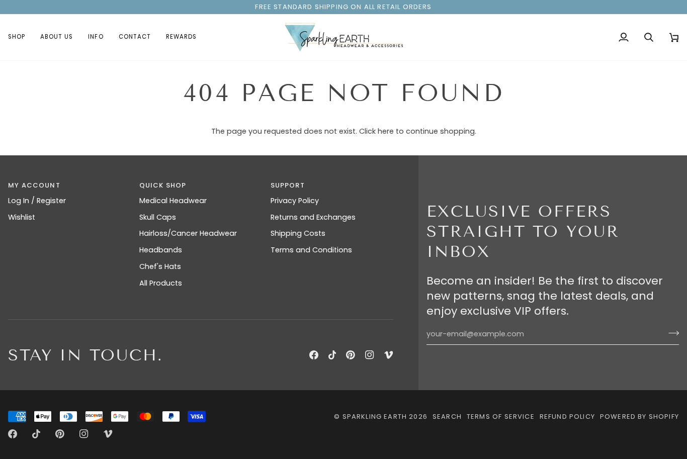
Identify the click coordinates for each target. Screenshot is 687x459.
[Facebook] (313, 354)
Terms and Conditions (311, 250)
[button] (20, 37)
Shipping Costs (298, 233)
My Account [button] (34, 185)
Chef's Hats (160, 266)
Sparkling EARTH (374, 416)
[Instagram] (369, 354)
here (386, 131)
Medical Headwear (173, 201)
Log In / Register (37, 201)
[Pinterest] (350, 354)
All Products (160, 283)
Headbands (160, 250)
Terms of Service (501, 416)
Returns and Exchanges (313, 217)
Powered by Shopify (639, 416)
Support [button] (288, 185)
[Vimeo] (388, 354)
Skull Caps (157, 217)
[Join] (670, 333)
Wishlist (21, 217)
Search (447, 416)
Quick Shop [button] (163, 185)
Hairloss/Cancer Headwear (188, 233)
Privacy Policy (295, 201)
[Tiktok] (332, 354)
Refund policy (567, 416)
